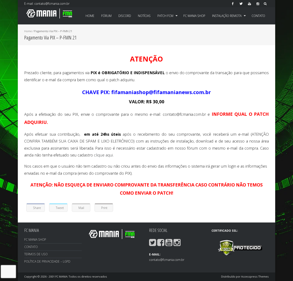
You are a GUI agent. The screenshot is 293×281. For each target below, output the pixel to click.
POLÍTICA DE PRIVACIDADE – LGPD (47, 261)
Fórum (106, 16)
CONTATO (258, 16)
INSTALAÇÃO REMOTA (227, 16)
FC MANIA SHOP (194, 16)
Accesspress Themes (255, 276)
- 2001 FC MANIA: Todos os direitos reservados (77, 276)
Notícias (144, 16)
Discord (124, 16)
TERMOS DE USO (36, 254)
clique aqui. (103, 155)
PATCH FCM (165, 16)
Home (90, 16)
